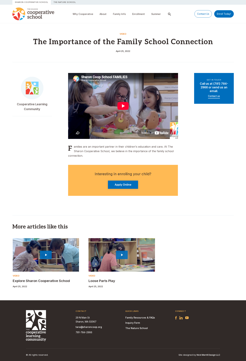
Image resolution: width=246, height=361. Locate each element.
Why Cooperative (83, 14)
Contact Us (203, 14)
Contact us (214, 96)
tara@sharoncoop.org (89, 327)
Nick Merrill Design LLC (208, 354)
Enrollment (138, 14)
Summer (156, 14)
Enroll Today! (224, 14)
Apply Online (123, 184)
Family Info (119, 14)
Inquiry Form (132, 322)
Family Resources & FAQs (140, 317)
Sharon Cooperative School (31, 2)
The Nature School (65, 2)
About (103, 14)
